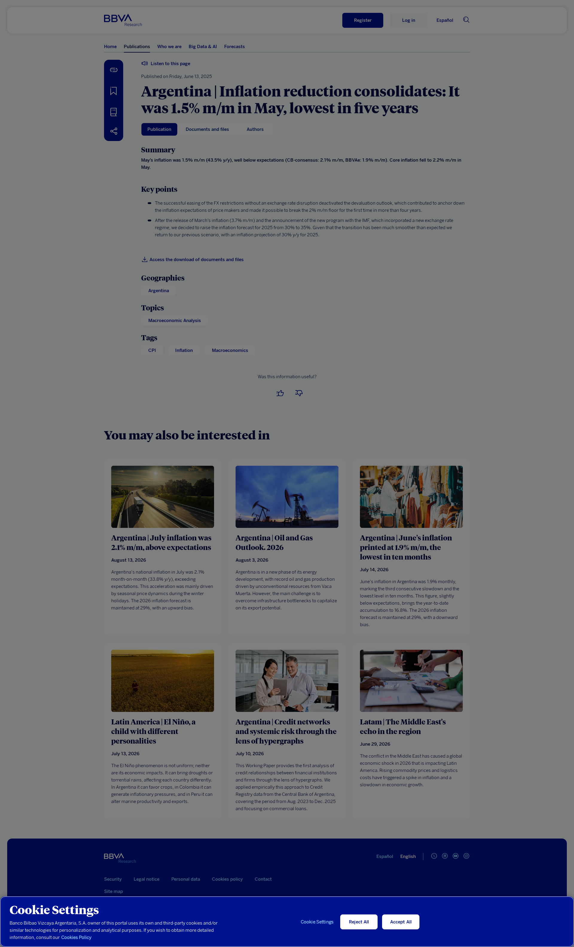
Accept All (401, 922)
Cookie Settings (317, 922)
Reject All (359, 922)
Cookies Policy (76, 937)
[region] (287, 921)
